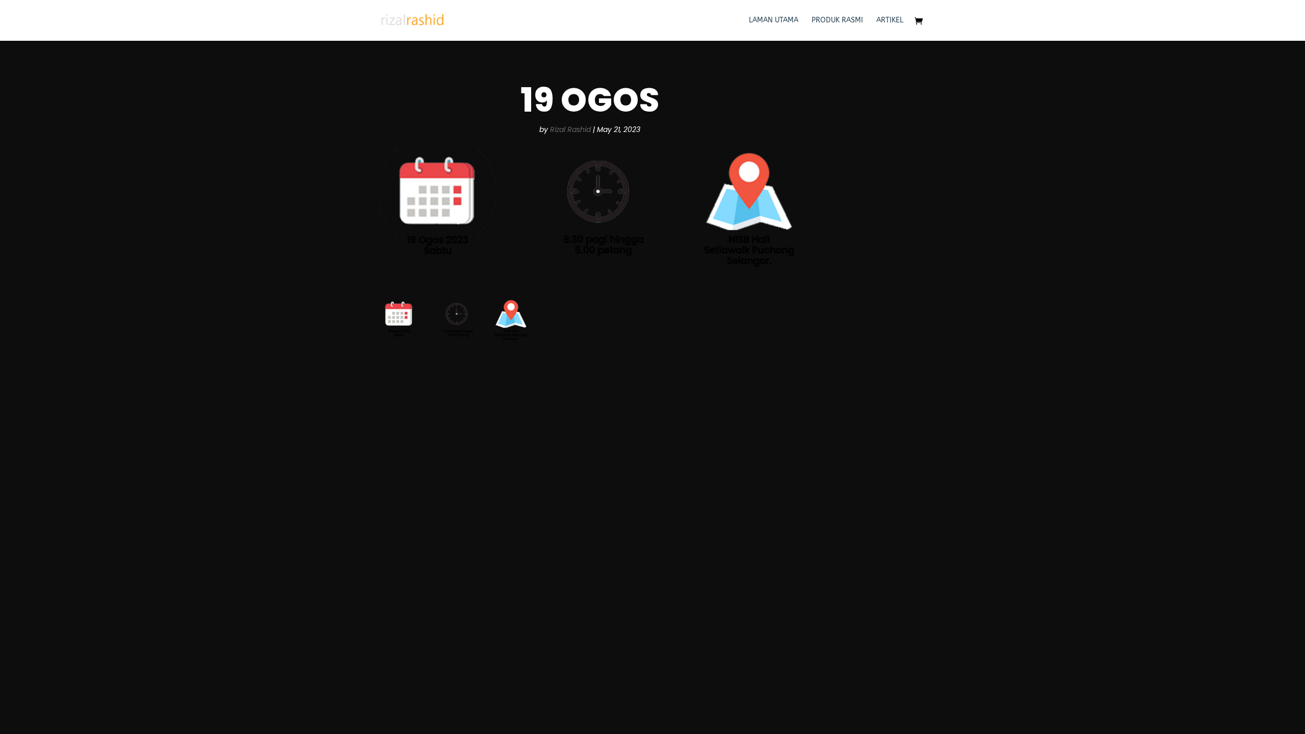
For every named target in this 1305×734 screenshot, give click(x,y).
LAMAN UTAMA (773, 20)
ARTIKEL (889, 20)
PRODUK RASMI (837, 20)
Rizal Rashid (570, 129)
